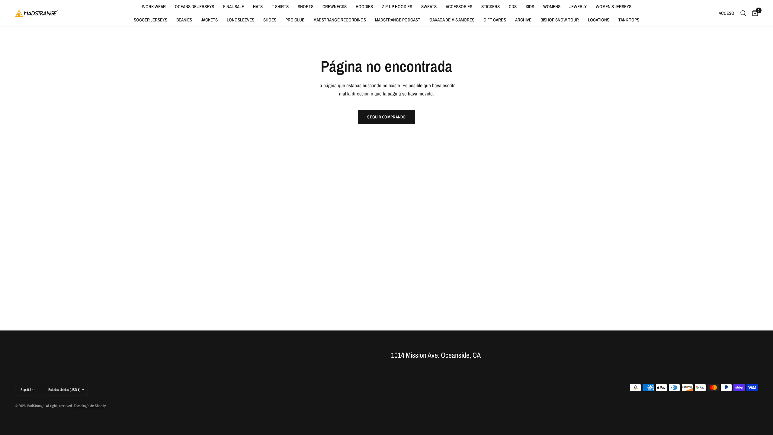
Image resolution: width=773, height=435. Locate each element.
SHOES (269, 20)
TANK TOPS (628, 20)
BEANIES (184, 20)
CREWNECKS (334, 6)
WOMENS (551, 6)
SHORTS (305, 6)
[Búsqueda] (743, 13)
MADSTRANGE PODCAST (397, 20)
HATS (258, 6)
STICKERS (490, 6)
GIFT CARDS (494, 20)
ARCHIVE (523, 20)
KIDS (530, 6)
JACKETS (209, 20)
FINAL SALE (233, 6)
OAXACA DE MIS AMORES (451, 20)
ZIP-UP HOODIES (397, 6)
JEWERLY (578, 6)
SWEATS (429, 6)
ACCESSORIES (459, 6)
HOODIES (364, 6)
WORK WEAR (154, 6)
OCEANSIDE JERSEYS (194, 6)
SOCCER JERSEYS (150, 20)
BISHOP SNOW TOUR (559, 20)
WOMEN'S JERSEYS (613, 6)
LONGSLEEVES (240, 20)
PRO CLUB (294, 20)
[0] (753, 13)
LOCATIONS (598, 20)
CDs (513, 6)
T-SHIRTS (280, 6)
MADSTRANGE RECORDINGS (339, 20)
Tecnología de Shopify (90, 405)
